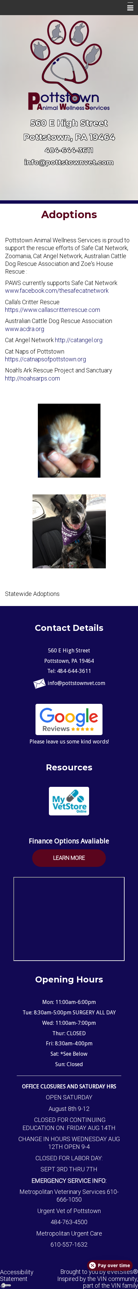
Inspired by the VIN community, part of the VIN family (97, 1282)
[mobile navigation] (127, 8)
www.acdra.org (24, 328)
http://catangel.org (78, 340)
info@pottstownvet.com (69, 162)
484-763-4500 (69, 1221)
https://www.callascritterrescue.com (52, 309)
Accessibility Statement (16, 1275)
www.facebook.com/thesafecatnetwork (57, 290)
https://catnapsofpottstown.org (45, 359)
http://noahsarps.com (33, 378)
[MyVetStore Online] (69, 801)
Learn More (69, 858)
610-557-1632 (69, 1244)
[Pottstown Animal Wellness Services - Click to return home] (69, 64)
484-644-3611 (69, 150)
